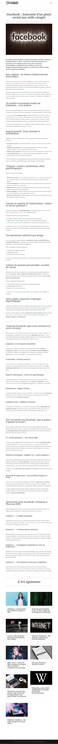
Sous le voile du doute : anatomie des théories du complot (16, 637)
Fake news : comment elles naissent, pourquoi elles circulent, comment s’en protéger (16, 665)
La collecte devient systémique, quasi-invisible (18, 291)
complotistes (16, 185)
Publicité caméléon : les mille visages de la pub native (16, 721)
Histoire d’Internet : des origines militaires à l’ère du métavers (41, 637)
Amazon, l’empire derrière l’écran (39, 663)
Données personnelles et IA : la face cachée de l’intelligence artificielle (41, 610)
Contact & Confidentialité (37, 741)
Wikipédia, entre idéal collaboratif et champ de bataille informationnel (40, 690)
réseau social (22, 94)
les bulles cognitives (42, 308)
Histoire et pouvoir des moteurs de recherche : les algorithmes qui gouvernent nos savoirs (16, 693)
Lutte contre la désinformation (15, 222)
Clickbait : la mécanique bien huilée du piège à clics (16, 610)
